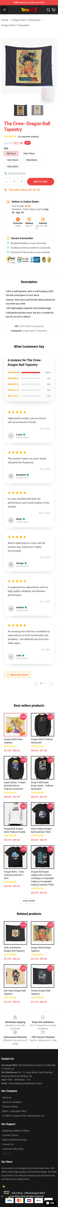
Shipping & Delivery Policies (15, 1130)
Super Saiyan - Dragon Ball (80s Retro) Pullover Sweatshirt (15, 785)
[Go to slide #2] (37, 110)
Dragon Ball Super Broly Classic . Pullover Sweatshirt (42, 785)
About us (6, 1097)
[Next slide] (51, 65)
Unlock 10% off (6, 1192)
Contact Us (7, 1144)
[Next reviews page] (51, 683)
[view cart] (53, 10)
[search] (48, 10)
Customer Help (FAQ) (12, 1149)
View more (29, 901)
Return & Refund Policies (14, 1139)
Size (6, 148)
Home (4, 20)
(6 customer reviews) (28, 136)
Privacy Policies (10, 1106)
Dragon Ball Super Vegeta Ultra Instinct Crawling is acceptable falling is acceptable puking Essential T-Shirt (42, 878)
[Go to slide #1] (20, 110)
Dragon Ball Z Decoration (26, 20)
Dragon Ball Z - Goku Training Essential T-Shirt (14, 875)
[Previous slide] (6, 65)
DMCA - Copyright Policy (14, 1111)
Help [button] (52, 1203)
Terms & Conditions (12, 1102)
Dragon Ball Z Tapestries (15, 25)
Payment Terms (10, 1135)
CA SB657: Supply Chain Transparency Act (23, 1115)
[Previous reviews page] (36, 683)
